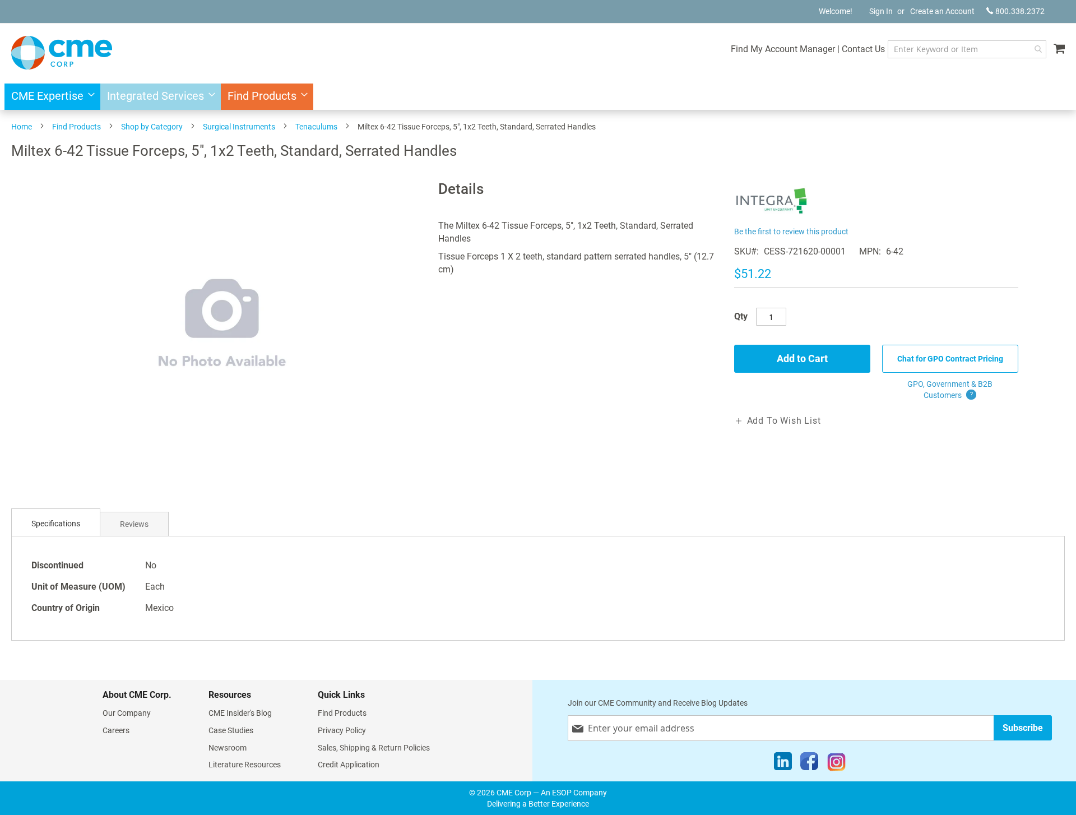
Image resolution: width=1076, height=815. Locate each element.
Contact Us (863, 49)
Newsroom (227, 747)
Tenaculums (316, 126)
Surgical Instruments (239, 126)
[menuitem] (49, 97)
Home (21, 126)
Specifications (55, 523)
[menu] (538, 97)
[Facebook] (809, 764)
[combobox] (967, 49)
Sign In (881, 11)
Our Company (127, 713)
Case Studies (230, 730)
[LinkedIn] (783, 764)
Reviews (134, 524)
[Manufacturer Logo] (772, 217)
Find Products (76, 126)
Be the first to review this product (791, 231)
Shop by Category (152, 126)
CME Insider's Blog (240, 713)
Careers (116, 730)
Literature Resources (244, 764)
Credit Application (348, 764)
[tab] (55, 524)
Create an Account (942, 11)
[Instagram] (836, 764)
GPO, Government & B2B (949, 389)
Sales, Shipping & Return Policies (374, 747)
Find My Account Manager (783, 49)
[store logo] (61, 53)
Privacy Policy (342, 730)
